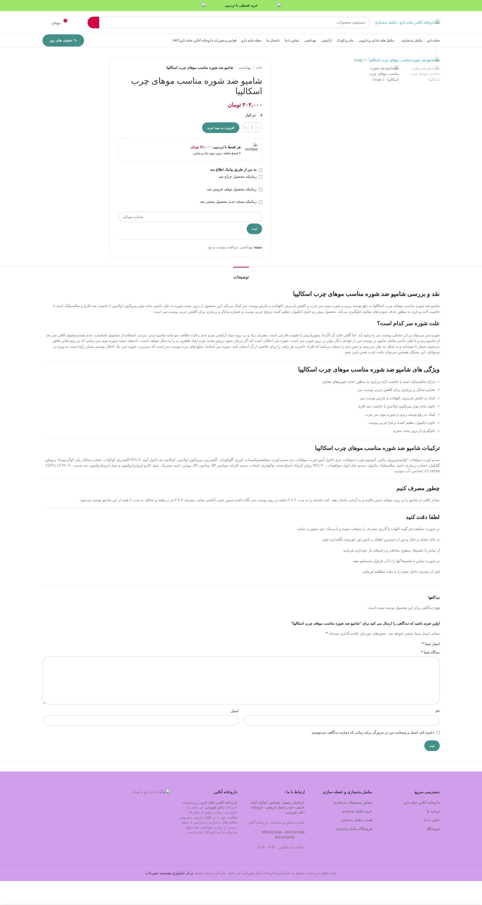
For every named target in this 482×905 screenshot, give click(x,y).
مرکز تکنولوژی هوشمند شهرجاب (169, 873)
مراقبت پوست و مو (223, 247)
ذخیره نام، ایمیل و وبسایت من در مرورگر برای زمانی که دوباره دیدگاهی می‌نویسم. (372, 732)
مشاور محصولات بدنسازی (353, 802)
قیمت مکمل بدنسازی (356, 820)
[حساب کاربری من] (44, 22)
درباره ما (433, 811)
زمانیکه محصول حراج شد (238, 177)
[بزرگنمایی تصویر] (429, 53)
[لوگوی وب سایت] (407, 22)
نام (437, 711)
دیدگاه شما (430, 652)
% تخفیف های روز (63, 40)
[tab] (241, 274)
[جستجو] (93, 22)
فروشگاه (432, 829)
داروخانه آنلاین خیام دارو (422, 802)
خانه (259, 68)
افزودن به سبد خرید (220, 128)
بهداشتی (244, 68)
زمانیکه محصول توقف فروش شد (232, 189)
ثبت (254, 229)
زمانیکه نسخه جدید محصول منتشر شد (229, 202)
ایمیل (235, 711)
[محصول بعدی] (122, 68)
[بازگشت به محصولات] (128, 68)
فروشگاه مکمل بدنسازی (354, 829)
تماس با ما (432, 820)
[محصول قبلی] (134, 68)
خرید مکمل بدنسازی (357, 811)
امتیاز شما (431, 644)
